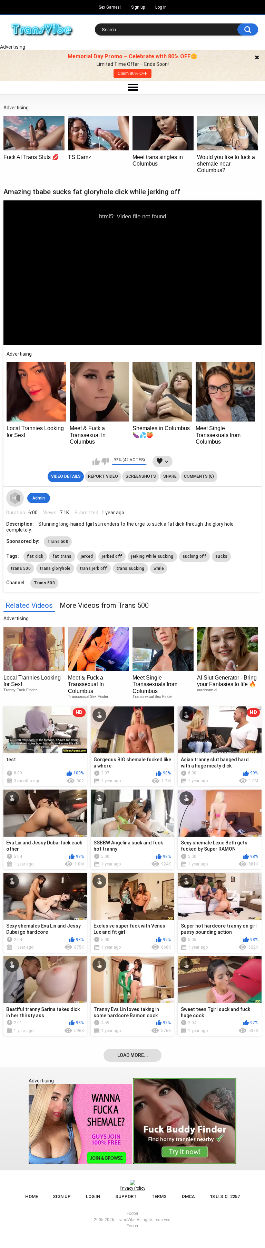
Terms (159, 1196)
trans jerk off (93, 568)
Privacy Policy (132, 1188)
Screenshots (141, 476)
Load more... (132, 1055)
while (159, 568)
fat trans (62, 556)
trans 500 (21, 568)
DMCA (188, 1196)
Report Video (103, 476)
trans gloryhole (55, 568)
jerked (87, 556)
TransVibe (125, 1219)
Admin (38, 498)
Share (170, 476)
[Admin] (14, 498)
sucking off (194, 556)
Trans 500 (57, 541)
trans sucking (130, 568)
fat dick (35, 556)
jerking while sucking (152, 556)
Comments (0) (199, 476)
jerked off (112, 556)
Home (31, 1196)
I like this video (96, 461)
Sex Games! (110, 7)
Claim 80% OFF (132, 73)
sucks (221, 556)
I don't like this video (105, 461)
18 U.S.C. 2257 (225, 1196)
